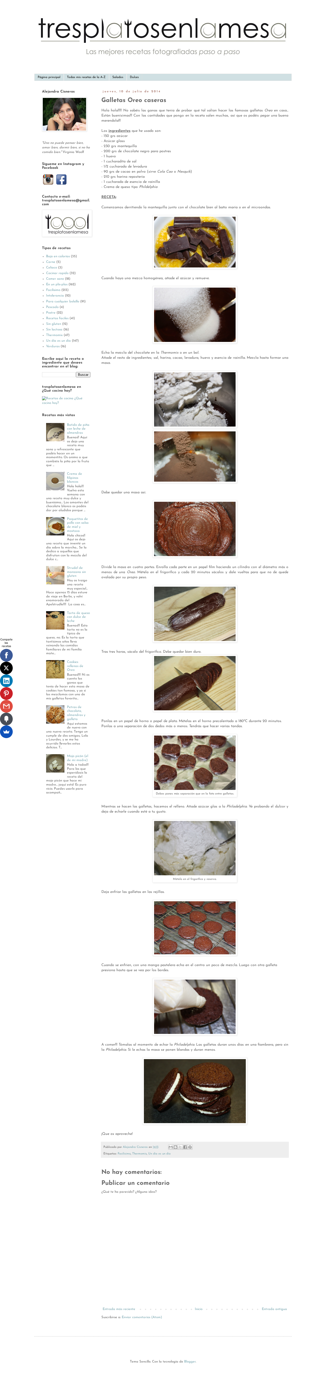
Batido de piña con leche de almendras (78, 428)
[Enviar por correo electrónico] (170, 1147)
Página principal (49, 77)
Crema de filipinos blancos (74, 477)
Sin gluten (53, 324)
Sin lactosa (54, 329)
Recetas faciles (57, 318)
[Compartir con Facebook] (185, 1147)
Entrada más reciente (119, 1309)
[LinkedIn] (6, 680)
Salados (117, 77)
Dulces (134, 77)
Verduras (53, 346)
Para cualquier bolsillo (62, 301)
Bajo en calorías (58, 256)
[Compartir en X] (180, 1147)
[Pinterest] (6, 693)
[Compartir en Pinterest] (190, 1147)
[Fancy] (6, 719)
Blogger (190, 1361)
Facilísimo (124, 1153)
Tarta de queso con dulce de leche (78, 617)
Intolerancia (55, 295)
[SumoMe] (6, 731)
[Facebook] (6, 655)
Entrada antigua (274, 1309)
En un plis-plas (56, 284)
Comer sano (55, 278)
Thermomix (139, 1153)
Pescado (52, 307)
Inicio (198, 1309)
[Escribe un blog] (175, 1147)
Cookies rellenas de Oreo (75, 666)
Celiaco (51, 267)
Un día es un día (159, 1153)
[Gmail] (6, 706)
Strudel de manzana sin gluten (76, 571)
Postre (51, 312)
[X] (6, 668)
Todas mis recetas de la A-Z (86, 77)
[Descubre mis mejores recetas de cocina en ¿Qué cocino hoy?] (66, 403)
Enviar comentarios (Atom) (142, 1317)
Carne (50, 262)
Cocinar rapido (57, 273)
